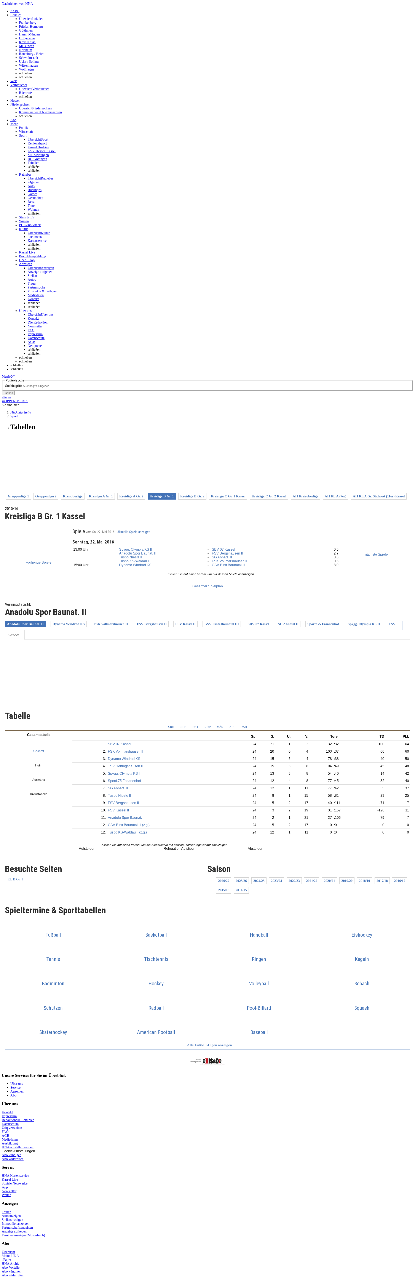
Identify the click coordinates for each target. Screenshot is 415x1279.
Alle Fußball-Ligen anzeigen (209, 1045)
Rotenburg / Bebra (31, 54)
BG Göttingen (37, 159)
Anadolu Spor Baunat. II (137, 553)
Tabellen (33, 163)
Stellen (32, 275)
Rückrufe (25, 93)
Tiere (31, 205)
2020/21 (329, 881)
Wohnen (33, 209)
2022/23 (294, 881)
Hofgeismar (27, 38)
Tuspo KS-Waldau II (134, 561)
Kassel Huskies (38, 147)
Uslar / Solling (29, 61)
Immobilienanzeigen (15, 1223)
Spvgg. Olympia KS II (135, 549)
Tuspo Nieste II (130, 557)
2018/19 (364, 881)
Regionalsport (37, 143)
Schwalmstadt (28, 57)
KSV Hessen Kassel (42, 151)
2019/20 (347, 881)
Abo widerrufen (13, 1159)
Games (32, 194)
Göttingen (26, 30)
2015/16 (223, 890)
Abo (13, 1095)
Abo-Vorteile (10, 1267)
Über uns (16, 1083)
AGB (31, 342)
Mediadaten (36, 295)
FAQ (31, 330)
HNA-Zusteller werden (18, 1147)
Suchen (8, 393)
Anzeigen (17, 1091)
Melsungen (26, 46)
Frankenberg (27, 22)
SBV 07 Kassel (223, 549)
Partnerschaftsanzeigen (17, 1227)
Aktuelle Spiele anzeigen (134, 532)
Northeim (25, 50)
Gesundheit (35, 198)
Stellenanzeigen (12, 1219)
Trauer (32, 283)
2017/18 (382, 881)
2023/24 (276, 881)
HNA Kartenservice (15, 1175)
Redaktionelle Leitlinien (18, 1120)
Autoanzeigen (11, 1216)
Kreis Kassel (27, 42)
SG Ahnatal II (222, 557)
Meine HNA (10, 1256)
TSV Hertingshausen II (125, 766)
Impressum (35, 334)
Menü (6, 376)
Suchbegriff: (13, 386)
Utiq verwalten (12, 1128)
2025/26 (241, 881)
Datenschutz (36, 338)
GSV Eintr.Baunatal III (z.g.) (129, 825)
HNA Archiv (10, 1263)
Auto (31, 186)
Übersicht (8, 1252)
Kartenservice (37, 240)
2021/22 (311, 881)
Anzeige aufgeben (40, 272)
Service (15, 1087)
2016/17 (399, 881)
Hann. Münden (29, 34)
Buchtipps (35, 190)
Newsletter (35, 326)
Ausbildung (10, 1143)
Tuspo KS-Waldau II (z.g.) (127, 832)
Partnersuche (36, 287)
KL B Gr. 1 (15, 879)
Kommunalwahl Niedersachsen (40, 112)
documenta (35, 237)
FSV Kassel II (185, 624)
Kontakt (33, 299)
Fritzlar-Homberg (31, 26)
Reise (31, 202)
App (5, 1187)
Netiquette (35, 346)
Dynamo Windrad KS (135, 565)
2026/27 (223, 881)
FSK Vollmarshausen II (229, 561)
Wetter (6, 1195)
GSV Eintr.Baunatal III (228, 565)
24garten (34, 182)
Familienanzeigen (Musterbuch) (23, 1235)
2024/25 (259, 881)
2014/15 (241, 890)
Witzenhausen (28, 65)
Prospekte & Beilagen (42, 291)
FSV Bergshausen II (227, 553)
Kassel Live (10, 1179)
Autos (32, 279)
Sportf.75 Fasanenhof (323, 624)
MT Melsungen (38, 155)
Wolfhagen (26, 69)
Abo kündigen (11, 1155)
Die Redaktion (38, 322)
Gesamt (14, 634)
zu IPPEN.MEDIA (15, 401)
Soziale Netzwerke (14, 1183)
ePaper (6, 1259)
